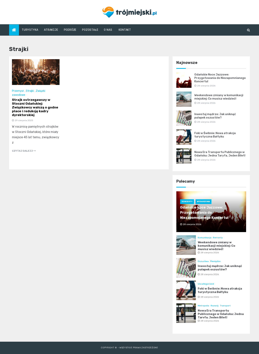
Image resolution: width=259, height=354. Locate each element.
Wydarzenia (203, 201)
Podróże (70, 29)
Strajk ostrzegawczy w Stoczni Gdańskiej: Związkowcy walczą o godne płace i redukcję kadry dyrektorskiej (35, 107)
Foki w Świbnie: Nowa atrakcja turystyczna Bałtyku (215, 134)
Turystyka (30, 29)
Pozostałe (90, 29)
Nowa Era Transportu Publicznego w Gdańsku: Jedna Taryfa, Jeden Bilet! (219, 153)
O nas (108, 29)
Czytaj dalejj (22, 150)
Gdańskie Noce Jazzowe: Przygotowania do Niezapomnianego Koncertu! (220, 78)
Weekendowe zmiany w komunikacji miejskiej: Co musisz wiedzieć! (218, 96)
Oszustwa (203, 261)
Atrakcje (51, 29)
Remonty (218, 237)
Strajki (30, 91)
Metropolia (203, 305)
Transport (225, 305)
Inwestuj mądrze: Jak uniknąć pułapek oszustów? (215, 115)
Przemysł (18, 91)
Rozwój (214, 305)
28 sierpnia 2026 (210, 252)
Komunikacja (204, 237)
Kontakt (125, 29)
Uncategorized (206, 284)
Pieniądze (215, 261)
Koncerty (187, 201)
